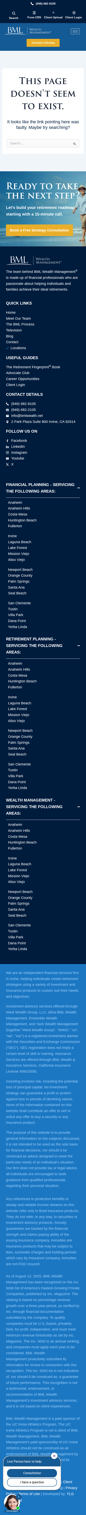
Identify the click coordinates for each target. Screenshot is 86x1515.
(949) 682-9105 (46, 3)
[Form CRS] (34, 12)
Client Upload (53, 17)
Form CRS (34, 17)
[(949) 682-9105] (32, 3)
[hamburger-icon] (75, 31)
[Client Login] (73, 12)
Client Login (73, 17)
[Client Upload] (53, 12)
